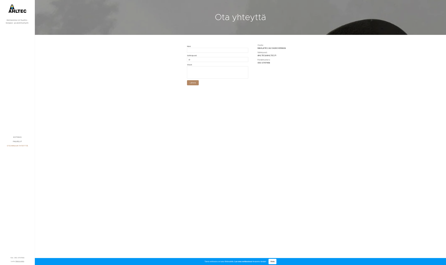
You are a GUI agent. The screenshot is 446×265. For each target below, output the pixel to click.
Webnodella (19, 261)
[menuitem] (17, 137)
